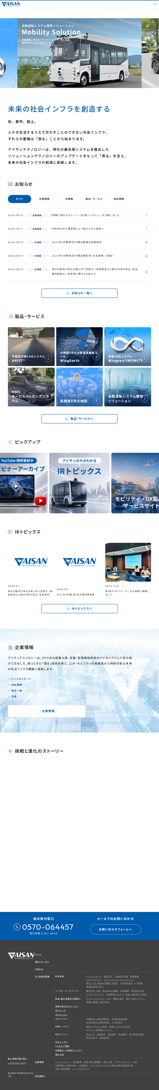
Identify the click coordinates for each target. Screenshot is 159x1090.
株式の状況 (91, 1038)
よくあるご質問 (62, 1046)
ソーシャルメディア (80, 1069)
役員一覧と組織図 (92, 1062)
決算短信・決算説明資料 (98, 1019)
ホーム (38, 954)
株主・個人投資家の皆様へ (68, 998)
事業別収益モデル (95, 987)
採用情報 (39, 1076)
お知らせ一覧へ (82, 293)
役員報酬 (124, 991)
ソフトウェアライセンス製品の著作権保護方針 (112, 1065)
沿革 (14, 696)
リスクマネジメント (95, 994)
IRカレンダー (61, 1042)
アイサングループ (122, 1062)
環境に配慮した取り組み (98, 1002)
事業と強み (118, 998)
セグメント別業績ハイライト (99, 1030)
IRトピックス (61, 1015)
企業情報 (48, 711)
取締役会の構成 (110, 991)
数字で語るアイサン (135, 998)
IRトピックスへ (81, 608)
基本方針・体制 (93, 991)
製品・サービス (42, 962)
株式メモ (90, 1034)
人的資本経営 (126, 983)
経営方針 (108, 976)
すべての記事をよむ (126, 839)
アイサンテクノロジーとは (98, 998)
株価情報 (103, 1038)
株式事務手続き (137, 1034)
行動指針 (83, 1065)
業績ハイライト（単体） (120, 1026)
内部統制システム (115, 994)
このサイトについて (17, 1063)
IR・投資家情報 (42, 976)
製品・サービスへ (81, 419)
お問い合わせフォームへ (115, 929)
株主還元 (112, 1034)
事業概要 (134, 976)
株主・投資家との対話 (136, 994)
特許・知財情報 (62, 1069)
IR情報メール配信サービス (68, 1050)
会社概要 (16, 684)
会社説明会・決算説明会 (98, 1022)
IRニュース (60, 1010)
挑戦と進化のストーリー (67, 1006)
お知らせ (39, 969)
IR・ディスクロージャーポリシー (119, 980)
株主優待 (122, 1034)
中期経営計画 (121, 976)
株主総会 (101, 1034)
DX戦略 (139, 983)
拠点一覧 (16, 690)
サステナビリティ (94, 980)
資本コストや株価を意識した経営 (102, 983)
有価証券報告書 (119, 1019)
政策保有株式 (138, 991)
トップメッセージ (21, 678)
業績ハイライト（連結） (97, 1026)
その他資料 (117, 1022)
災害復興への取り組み (66, 1065)
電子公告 (59, 1054)
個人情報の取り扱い (17, 1058)
